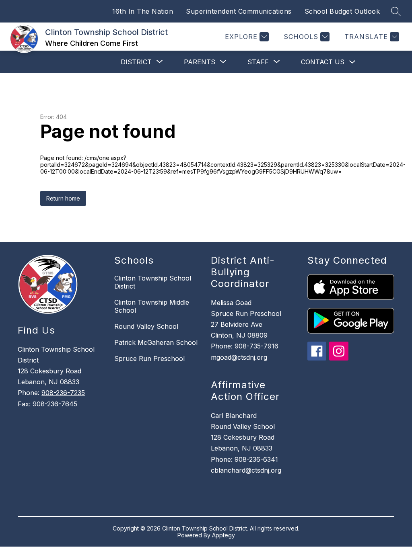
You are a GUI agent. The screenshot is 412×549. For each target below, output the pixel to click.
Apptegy (223, 535)
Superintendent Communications (239, 11)
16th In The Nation (142, 11)
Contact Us (322, 62)
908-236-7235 (63, 393)
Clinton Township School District (152, 282)
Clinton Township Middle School (151, 306)
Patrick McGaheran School (156, 342)
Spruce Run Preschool (149, 358)
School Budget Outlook (342, 11)
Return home (63, 198)
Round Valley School (146, 326)
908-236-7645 (55, 404)
